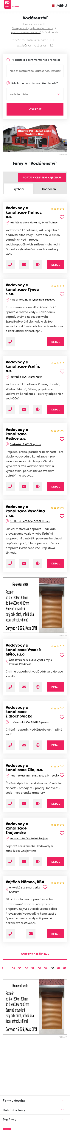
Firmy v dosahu (32, 24)
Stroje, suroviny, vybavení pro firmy (32, 28)
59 (45, 968)
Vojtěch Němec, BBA (25, 882)
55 (19, 968)
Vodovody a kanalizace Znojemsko (17, 828)
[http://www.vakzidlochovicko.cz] (37, 745)
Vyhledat (35, 109)
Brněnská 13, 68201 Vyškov (25, 444)
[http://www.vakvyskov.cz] (37, 486)
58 (39, 968)
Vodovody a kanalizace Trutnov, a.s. (24, 212)
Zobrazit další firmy (35, 954)
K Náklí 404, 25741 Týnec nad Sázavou (32, 299)
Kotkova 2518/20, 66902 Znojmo (29, 838)
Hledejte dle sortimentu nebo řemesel (35, 59)
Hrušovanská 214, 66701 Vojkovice (29, 722)
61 (58, 968)
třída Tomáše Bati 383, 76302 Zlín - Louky (34, 775)
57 (32, 968)
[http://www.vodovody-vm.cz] (37, 687)
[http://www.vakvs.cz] (37, 409)
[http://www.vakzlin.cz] (37, 803)
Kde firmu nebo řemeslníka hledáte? (34, 83)
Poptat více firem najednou (42, 177)
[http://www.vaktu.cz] (37, 264)
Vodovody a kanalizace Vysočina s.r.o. (25, 511)
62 (64, 968)
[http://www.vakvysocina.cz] (37, 563)
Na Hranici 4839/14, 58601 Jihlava (30, 521)
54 (13, 968)
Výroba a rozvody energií (26, 32)
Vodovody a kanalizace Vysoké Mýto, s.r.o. (23, 650)
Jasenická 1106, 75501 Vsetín (26, 376)
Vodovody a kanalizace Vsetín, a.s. (23, 367)
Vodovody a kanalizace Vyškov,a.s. (17, 434)
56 (26, 968)
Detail (55, 265)
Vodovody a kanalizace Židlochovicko (19, 712)
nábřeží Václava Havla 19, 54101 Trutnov (33, 222)
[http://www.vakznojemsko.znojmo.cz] (37, 861)
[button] (4, 605)
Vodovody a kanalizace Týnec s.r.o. (22, 290)
